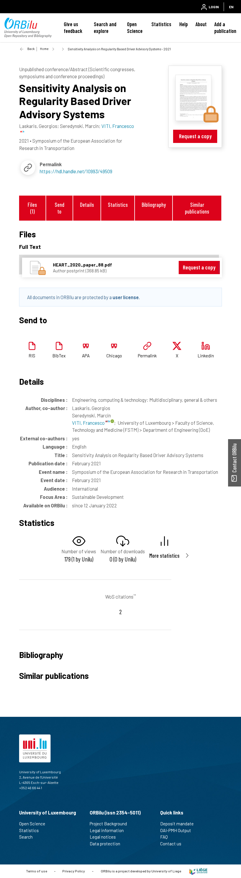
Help (183, 24)
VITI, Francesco (89, 423)
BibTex (59, 355)
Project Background (108, 823)
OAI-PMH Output (175, 830)
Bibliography (154, 204)
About (201, 24)
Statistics (161, 24)
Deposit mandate (177, 823)
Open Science (135, 27)
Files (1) (32, 208)
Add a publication (225, 27)
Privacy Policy (73, 871)
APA (86, 355)
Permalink (147, 355)
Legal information (107, 830)
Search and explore (105, 27)
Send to (59, 208)
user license (126, 297)
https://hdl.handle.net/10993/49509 (76, 171)
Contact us (170, 843)
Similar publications (197, 208)
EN (231, 7)
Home (44, 49)
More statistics (164, 555)
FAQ (164, 836)
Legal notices (103, 836)
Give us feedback (73, 27)
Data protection (105, 843)
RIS (32, 355)
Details (87, 204)
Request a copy (195, 136)
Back (31, 49)
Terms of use (36, 871)
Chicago (114, 355)
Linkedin (206, 355)
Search (26, 836)
